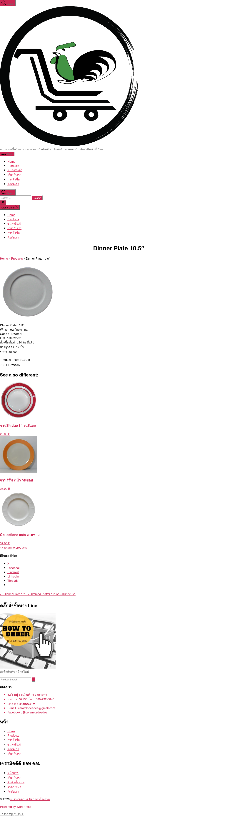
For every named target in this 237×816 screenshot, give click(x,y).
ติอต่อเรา (13, 184)
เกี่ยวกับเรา (14, 174)
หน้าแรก (13, 773)
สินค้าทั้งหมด (15, 782)
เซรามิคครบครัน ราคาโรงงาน (30, 799)
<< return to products (13, 547)
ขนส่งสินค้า (14, 170)
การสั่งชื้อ (13, 179)
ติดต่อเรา (13, 791)
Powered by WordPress (15, 807)
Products (13, 166)
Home (11, 161)
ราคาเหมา (14, 787)
